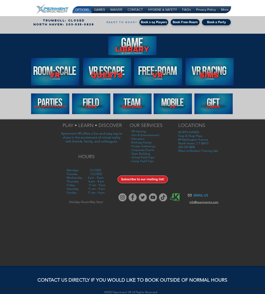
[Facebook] (133, 197)
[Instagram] (122, 197)
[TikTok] (163, 197)
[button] (55, 71)
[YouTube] (153, 197)
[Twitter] (143, 197)
